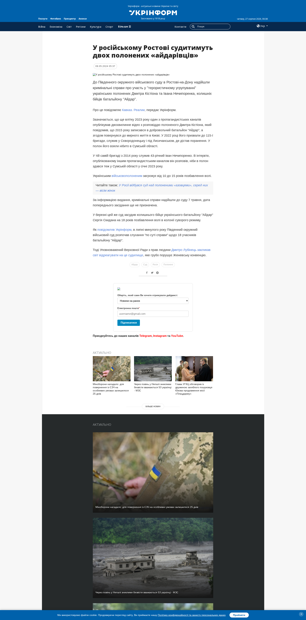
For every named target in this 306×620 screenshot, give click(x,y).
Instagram (160, 335)
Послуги (42, 18)
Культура (95, 26)
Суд (145, 264)
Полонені (168, 264)
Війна (42, 26)
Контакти (180, 26)
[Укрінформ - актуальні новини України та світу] (153, 12)
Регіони (81, 26)
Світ (69, 26)
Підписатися (129, 322)
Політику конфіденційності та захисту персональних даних (192, 615)
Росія (155, 264)
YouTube (177, 335)
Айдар (134, 264)
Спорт (109, 26)
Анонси (83, 18)
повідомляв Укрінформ (114, 229)
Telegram (145, 335)
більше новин (153, 406)
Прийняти (239, 615)
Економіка (56, 26)
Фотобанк (55, 18)
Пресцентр (70, 18)
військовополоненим (127, 176)
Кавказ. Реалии (133, 110)
